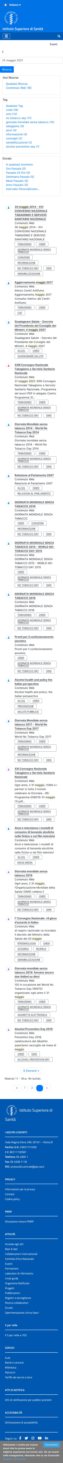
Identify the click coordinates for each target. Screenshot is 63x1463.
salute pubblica (28, 711)
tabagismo (15, 126)
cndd (12, 110)
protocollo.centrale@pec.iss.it (27, 1167)
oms (11, 114)
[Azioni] (6, 5)
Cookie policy (12, 1199)
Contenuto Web (19, 87)
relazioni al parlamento (34, 493)
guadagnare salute (30, 356)
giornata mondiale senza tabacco (30, 122)
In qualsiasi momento (19, 164)
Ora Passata (16, 168)
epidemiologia (26, 943)
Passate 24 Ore (18, 172)
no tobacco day (18, 118)
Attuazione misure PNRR (19, 1221)
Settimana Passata (20, 176)
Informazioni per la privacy (20, 1189)
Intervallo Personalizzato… (23, 189)
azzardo (23, 948)
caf (19, 312)
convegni (14, 138)
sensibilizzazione (19, 142)
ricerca (41, 948)
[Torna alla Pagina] (2, 51)
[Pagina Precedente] (17, 1088)
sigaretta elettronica (32, 1014)
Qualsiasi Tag (14, 105)
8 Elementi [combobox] (30, 1070)
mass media (25, 862)
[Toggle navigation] (6, 36)
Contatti (9, 1194)
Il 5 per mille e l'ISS (16, 1335)
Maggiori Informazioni (14, 1459)
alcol (11, 130)
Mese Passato (17, 180)
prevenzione (25, 706)
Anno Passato (17, 185)
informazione (16, 134)
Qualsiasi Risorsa (16, 83)
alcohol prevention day (22, 146)
